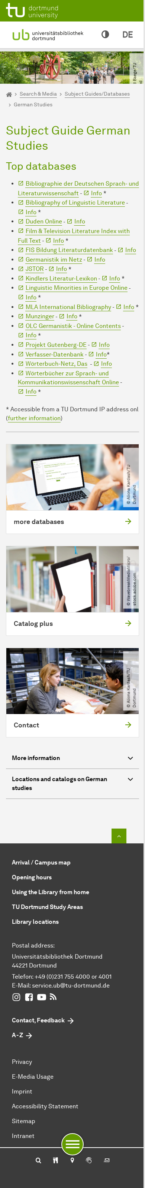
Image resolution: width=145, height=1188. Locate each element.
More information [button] (36, 757)
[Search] (38, 1161)
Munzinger (40, 316)
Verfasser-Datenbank (55, 354)
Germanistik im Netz (54, 259)
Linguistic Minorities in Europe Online (77, 287)
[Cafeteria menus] (55, 1161)
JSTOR (35, 268)
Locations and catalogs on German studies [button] (59, 784)
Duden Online (44, 221)
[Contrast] (105, 35)
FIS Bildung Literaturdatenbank (69, 249)
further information (34, 418)
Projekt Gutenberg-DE (56, 344)
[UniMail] (107, 1161)
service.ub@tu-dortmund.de (71, 985)
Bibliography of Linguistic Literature (75, 202)
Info (96, 193)
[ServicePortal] (89, 1161)
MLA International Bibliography (68, 307)
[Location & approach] (72, 1161)
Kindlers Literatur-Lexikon (61, 278)
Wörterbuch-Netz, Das (56, 363)
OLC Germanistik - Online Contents (73, 325)
